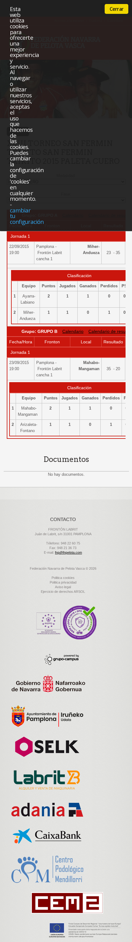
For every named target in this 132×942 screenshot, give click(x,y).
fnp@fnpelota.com (68, 552)
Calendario (72, 331)
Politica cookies (63, 578)
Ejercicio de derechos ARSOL (63, 591)
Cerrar (116, 9)
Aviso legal (63, 587)
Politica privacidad (63, 582)
